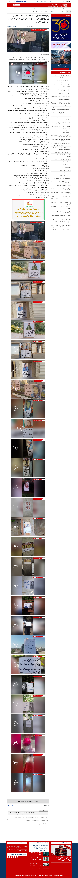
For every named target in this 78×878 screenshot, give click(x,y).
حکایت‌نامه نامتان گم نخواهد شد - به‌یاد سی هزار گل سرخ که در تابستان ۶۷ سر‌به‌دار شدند (61, 203)
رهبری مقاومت (48, 9)
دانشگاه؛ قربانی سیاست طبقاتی (64, 93)
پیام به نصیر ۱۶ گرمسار (66, 164)
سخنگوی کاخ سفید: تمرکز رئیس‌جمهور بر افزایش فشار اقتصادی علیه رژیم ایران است (61, 135)
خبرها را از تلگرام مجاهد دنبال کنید (28, 801)
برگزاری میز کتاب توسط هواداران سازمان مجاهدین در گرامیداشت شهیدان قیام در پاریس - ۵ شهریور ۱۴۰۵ (61, 198)
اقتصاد (45, 11)
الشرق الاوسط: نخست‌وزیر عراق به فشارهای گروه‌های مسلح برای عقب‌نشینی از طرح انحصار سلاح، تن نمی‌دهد (61, 103)
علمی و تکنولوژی (34, 11)
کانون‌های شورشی (18, 817)
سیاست (57, 11)
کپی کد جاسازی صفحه (44, 810)
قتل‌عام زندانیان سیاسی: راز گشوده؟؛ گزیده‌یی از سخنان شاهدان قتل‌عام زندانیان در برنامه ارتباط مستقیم (61, 221)
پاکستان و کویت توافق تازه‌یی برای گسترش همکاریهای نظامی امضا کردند (61, 140)
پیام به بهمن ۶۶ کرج (67, 173)
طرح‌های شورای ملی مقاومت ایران (32, 817)
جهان (40, 11)
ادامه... (19, 850)
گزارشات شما (17, 9)
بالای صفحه (68, 871)
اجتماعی (51, 11)
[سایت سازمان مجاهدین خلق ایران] (39, 5)
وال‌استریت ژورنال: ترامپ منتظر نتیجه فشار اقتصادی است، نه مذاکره (61, 118)
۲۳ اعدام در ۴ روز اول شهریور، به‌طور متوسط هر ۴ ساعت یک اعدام (61, 181)
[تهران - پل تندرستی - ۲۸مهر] (28, 40)
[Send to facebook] (8, 805)
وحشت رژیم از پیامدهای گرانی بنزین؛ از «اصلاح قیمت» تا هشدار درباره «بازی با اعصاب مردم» (61, 226)
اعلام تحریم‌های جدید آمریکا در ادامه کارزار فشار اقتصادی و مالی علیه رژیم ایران (61, 81)
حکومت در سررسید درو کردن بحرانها (64, 185)
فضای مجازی (42, 817)
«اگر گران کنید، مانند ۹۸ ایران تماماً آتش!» (62, 178)
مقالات (53, 9)
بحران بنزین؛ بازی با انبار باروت (65, 78)
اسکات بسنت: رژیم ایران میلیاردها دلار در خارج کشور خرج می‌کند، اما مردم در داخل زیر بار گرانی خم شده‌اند (61, 113)
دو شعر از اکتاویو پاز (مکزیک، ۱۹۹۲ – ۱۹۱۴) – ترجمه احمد (35, 859)
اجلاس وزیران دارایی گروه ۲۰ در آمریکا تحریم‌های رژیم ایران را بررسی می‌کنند (61, 127)
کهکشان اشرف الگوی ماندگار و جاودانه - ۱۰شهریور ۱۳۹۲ (61, 193)
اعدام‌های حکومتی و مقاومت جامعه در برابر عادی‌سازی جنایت (61, 188)
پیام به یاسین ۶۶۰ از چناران (65, 175)
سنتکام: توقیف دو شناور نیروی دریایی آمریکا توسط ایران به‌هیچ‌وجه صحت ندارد (35, 865)
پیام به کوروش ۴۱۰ (67, 162)
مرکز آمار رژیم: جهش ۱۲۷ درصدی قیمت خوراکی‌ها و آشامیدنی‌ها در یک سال (61, 85)
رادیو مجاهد (58, 9)
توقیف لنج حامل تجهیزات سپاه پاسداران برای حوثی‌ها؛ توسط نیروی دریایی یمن (61, 216)
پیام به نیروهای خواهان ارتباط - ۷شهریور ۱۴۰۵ (62, 75)
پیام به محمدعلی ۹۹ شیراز (65, 170)
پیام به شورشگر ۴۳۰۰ (66, 167)
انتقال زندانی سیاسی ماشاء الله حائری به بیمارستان (36, 853)
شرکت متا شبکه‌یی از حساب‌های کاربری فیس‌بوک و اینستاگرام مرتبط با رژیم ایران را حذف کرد (61, 123)
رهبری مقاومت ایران (35, 820)
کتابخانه (25, 9)
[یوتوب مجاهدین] (21, 1)
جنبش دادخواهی (34, 9)
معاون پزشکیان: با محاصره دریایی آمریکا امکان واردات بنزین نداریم (61, 131)
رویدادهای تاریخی (42, 9)
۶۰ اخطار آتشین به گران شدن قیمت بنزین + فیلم (61, 152)
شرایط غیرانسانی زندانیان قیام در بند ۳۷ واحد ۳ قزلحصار (61, 207)
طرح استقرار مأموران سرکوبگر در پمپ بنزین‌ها (62, 229)
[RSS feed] (25, 1)
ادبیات (29, 9)
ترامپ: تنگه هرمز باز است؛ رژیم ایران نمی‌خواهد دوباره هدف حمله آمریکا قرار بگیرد (61, 90)
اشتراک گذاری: (46, 806)
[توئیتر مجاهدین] (19, 1)
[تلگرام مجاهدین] (23, 1)
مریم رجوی (28, 820)
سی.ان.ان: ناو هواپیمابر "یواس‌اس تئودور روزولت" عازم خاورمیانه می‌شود (61, 211)
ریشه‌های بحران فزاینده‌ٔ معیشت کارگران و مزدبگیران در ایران (61, 155)
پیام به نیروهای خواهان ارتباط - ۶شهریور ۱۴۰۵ (62, 159)
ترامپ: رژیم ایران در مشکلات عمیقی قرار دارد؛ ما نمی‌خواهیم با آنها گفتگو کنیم (61, 148)
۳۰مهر (47, 817)
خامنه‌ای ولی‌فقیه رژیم (44, 820)
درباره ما (21, 9)
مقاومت (63, 11)
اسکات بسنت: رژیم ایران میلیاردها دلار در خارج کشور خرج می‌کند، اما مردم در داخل (53, 1)
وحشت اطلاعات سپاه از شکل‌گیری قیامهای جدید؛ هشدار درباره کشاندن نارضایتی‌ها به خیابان (61, 144)
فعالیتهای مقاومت (12, 26)
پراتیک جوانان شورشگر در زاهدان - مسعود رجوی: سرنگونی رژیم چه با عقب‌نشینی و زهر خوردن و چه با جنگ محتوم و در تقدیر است (61, 98)
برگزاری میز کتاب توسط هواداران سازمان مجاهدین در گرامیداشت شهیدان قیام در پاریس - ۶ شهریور (61, 108)
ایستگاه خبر (63, 9)
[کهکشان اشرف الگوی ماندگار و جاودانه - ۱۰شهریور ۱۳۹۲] (61, 851)
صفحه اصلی (69, 9)
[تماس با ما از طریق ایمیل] (15, 857)
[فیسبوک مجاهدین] (17, 1)
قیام (23, 817)
